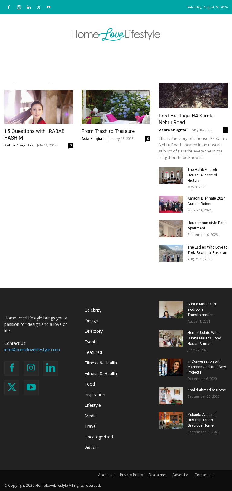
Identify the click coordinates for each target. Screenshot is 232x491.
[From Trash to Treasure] (116, 107)
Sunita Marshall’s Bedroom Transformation (202, 309)
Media (91, 416)
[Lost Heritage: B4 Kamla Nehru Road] (193, 91)
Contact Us (204, 474)
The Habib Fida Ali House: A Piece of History (202, 175)
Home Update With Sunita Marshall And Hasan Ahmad (204, 338)
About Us (106, 474)
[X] (38, 7)
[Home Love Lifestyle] (116, 34)
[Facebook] (8, 7)
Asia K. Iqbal (93, 138)
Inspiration (95, 394)
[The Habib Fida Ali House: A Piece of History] (171, 175)
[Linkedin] (28, 7)
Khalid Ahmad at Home (207, 390)
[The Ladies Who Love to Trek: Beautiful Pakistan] (171, 253)
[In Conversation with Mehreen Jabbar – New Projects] (171, 367)
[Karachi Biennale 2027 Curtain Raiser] (171, 204)
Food (90, 384)
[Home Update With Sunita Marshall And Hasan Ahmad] (171, 338)
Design (91, 320)
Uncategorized (99, 437)
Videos (91, 447)
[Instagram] (18, 7)
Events (91, 342)
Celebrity (93, 310)
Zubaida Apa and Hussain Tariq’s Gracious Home (202, 420)
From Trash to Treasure (108, 131)
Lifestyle (93, 405)
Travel (91, 426)
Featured (93, 352)
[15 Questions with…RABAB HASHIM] (38, 107)
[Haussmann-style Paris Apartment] (171, 228)
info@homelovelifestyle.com (32, 349)
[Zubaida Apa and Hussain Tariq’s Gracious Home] (171, 420)
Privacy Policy (131, 474)
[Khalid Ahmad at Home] (171, 395)
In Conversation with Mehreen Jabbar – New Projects (207, 366)
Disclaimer (158, 474)
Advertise (180, 474)
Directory (94, 331)
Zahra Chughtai (18, 145)
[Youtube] (48, 7)
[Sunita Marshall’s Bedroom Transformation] (171, 309)
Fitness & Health (101, 363)
